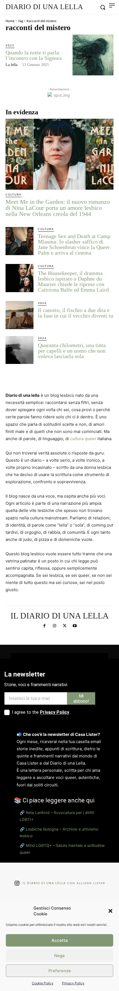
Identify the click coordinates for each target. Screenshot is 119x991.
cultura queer (83, 438)
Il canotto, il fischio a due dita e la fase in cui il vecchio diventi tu (75, 313)
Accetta (59, 940)
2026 (42, 303)
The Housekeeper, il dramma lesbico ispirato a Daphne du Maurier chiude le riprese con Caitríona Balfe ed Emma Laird (73, 281)
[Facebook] (44, 626)
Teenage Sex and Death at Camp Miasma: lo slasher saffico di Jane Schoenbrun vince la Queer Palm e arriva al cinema (74, 244)
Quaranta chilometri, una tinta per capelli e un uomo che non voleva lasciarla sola (72, 350)
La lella (11, 65)
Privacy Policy (73, 983)
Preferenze (59, 970)
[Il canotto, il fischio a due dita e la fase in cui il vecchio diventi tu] (19, 315)
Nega (59, 955)
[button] (110, 911)
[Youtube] (74, 626)
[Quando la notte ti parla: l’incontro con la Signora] (93, 55)
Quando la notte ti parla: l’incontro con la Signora (34, 55)
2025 (10, 45)
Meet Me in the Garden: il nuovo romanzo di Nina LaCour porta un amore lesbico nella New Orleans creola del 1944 (58, 207)
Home (10, 21)
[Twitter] (64, 626)
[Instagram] (55, 626)
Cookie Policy (42, 983)
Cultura (14, 194)
